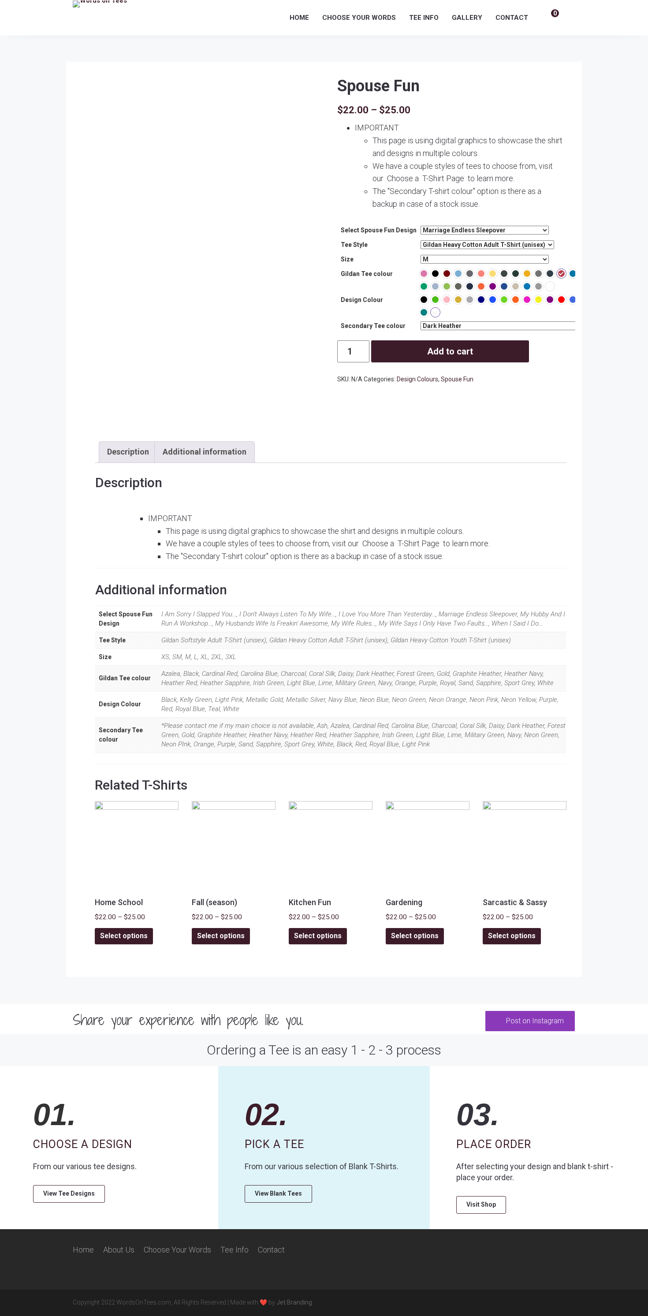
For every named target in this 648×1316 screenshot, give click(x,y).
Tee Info (424, 18)
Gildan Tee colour (367, 273)
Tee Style (354, 244)
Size (347, 259)
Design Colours (417, 379)
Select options (124, 936)
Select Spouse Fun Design (379, 230)
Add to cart (450, 351)
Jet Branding (294, 1302)
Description (128, 451)
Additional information (204, 451)
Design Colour (362, 299)
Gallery (467, 18)
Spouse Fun (457, 379)
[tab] (128, 452)
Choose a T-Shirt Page (426, 178)
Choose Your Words (359, 18)
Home (299, 18)
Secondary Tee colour (373, 325)
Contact (511, 18)
